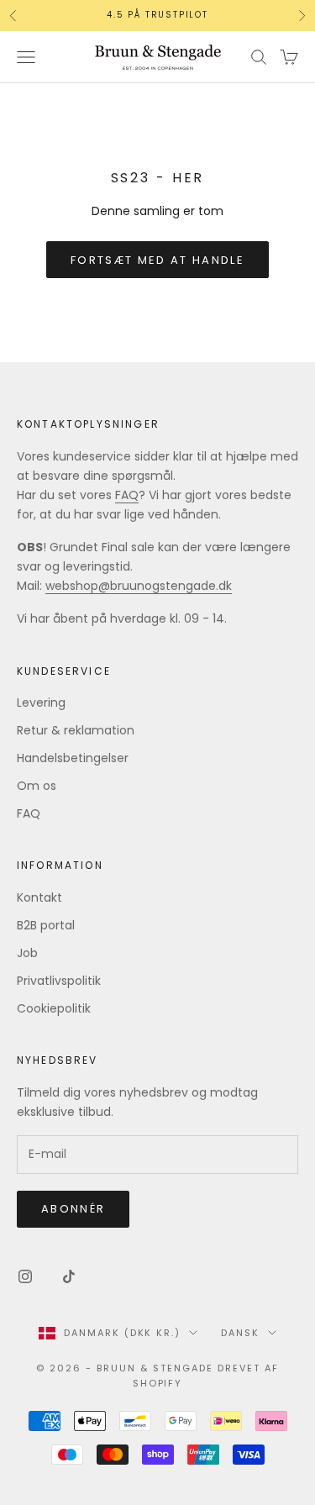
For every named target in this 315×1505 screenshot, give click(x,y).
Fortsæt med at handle (157, 260)
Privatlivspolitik (59, 980)
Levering (41, 702)
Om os (36, 785)
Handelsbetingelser (73, 758)
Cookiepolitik (54, 1008)
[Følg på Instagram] (25, 1276)
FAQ (127, 495)
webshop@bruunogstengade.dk (138, 585)
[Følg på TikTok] (68, 1276)
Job (27, 953)
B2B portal (46, 925)
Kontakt (39, 897)
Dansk (240, 1332)
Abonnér (73, 1209)
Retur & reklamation (75, 730)
